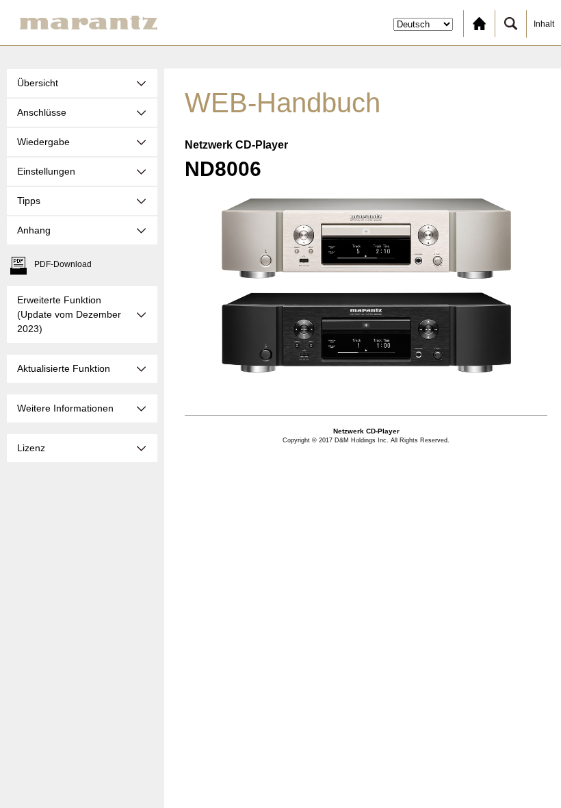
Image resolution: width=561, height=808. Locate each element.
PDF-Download (63, 264)
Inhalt (544, 24)
